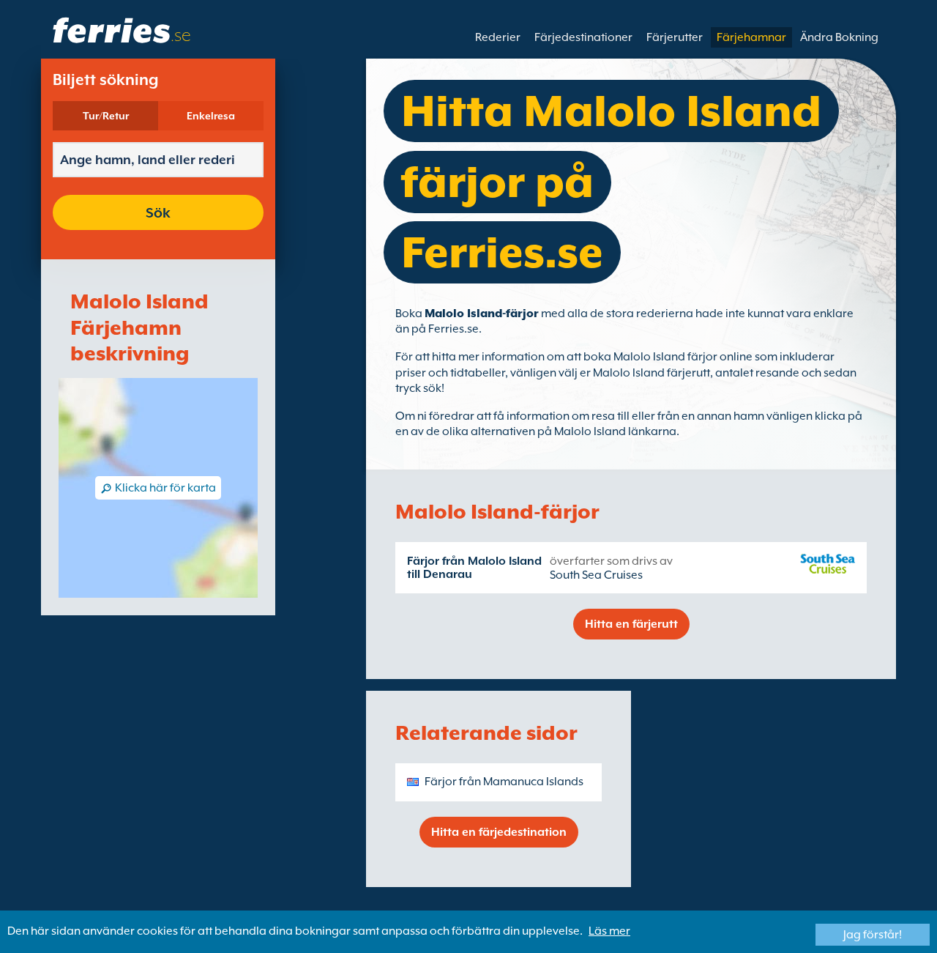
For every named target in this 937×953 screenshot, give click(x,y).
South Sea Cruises (596, 575)
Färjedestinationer (583, 37)
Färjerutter (674, 37)
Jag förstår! (872, 934)
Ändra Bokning (839, 37)
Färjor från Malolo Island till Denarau (474, 568)
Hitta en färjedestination (499, 832)
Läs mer (609, 931)
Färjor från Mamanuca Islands (504, 781)
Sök (158, 212)
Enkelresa (211, 116)
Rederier (497, 37)
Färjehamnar (751, 37)
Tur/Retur (106, 116)
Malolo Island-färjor (482, 313)
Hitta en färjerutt (631, 624)
